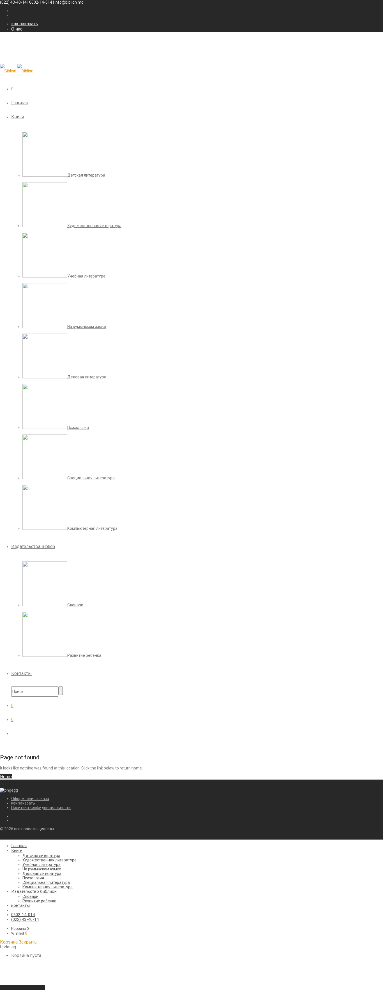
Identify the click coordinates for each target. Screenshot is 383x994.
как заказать (24, 23)
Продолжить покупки (22, 987)
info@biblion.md (69, 2)
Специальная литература (46, 882)
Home (6, 776)
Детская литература (41, 855)
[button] (60, 690)
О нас (16, 29)
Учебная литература (41, 864)
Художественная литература (49, 860)
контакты (20, 905)
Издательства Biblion (33, 546)
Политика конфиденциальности (41, 807)
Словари (30, 896)
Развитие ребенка (39, 901)
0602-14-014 (40, 2)
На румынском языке (41, 869)
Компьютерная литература (47, 887)
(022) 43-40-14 (13, 2)
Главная (19, 102)
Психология (33, 878)
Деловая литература (41, 873)
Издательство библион (34, 891)
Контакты (21, 673)
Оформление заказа (30, 798)
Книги (17, 116)
